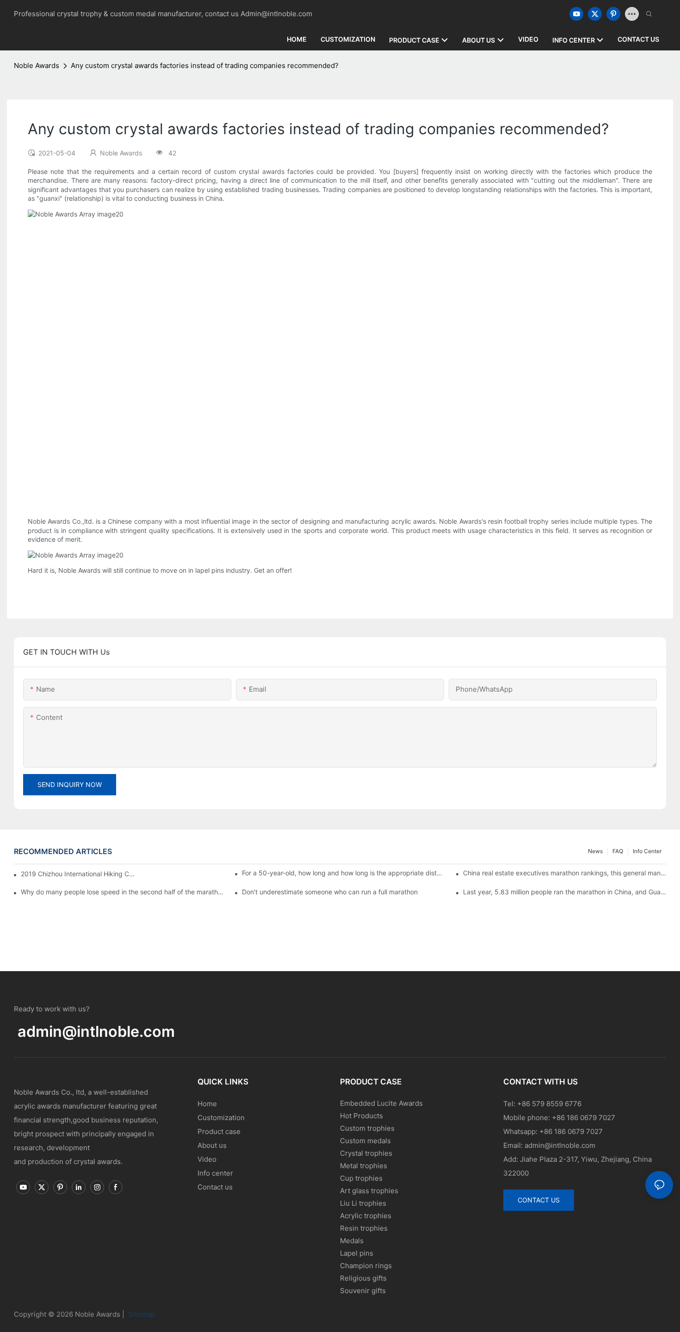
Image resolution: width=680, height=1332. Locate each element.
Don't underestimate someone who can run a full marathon (330, 892)
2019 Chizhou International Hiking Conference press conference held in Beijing (78, 874)
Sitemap (140, 1314)
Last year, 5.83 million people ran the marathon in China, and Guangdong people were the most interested (564, 892)
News (595, 851)
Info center (647, 851)
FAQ (617, 851)
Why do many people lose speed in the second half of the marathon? (122, 892)
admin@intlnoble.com (96, 1031)
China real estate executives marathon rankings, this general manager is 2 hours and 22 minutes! (564, 873)
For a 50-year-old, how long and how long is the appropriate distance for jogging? (343, 873)
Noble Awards (36, 65)
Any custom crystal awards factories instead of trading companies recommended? (205, 65)
